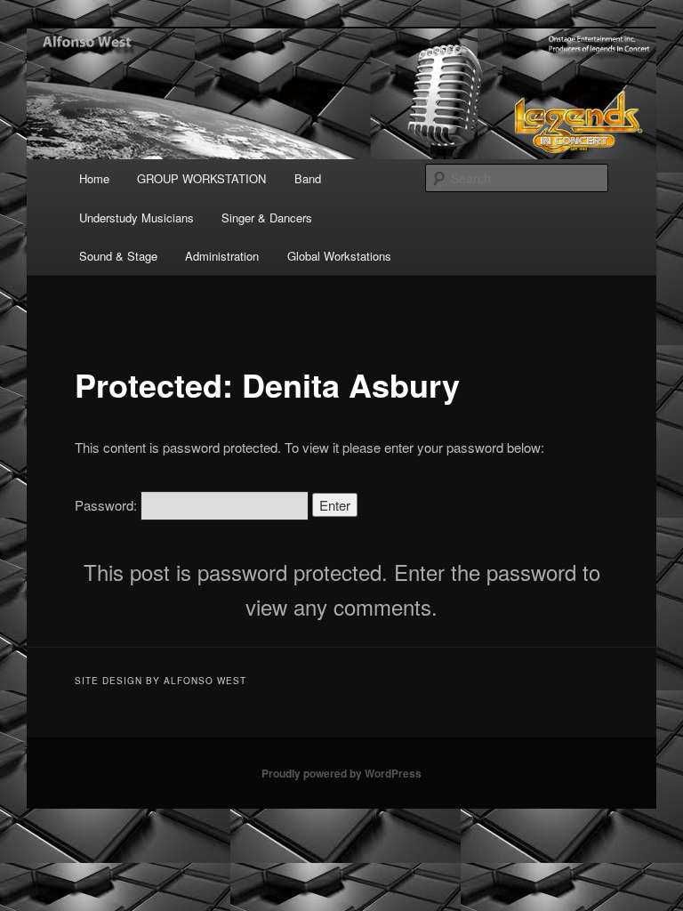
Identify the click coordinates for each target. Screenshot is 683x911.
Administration (222, 255)
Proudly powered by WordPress (341, 773)
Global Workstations (339, 255)
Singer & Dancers (266, 217)
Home (94, 178)
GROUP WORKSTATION (201, 178)
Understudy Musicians (136, 217)
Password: (108, 505)
